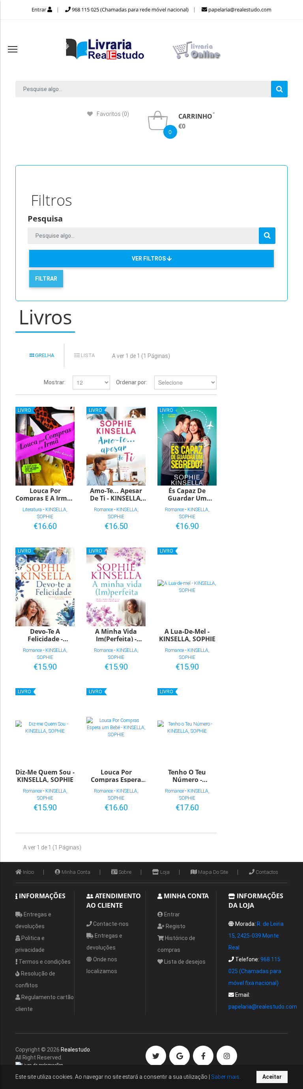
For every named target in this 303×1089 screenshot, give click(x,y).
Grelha (44, 355)
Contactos (266, 872)
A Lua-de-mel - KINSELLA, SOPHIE (187, 635)
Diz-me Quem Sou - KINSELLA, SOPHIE (45, 775)
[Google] (179, 1056)
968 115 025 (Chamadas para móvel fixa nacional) (254, 971)
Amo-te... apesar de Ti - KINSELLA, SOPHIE (116, 494)
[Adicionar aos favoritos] (43, 525)
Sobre (124, 872)
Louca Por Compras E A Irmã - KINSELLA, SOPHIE (45, 494)
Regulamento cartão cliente (44, 1003)
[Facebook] (203, 1056)
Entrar (39, 9)
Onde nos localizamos (101, 965)
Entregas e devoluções (33, 920)
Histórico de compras (176, 944)
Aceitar (272, 1077)
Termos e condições (44, 962)
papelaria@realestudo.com (239, 9)
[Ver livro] (45, 446)
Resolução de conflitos (35, 979)
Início (28, 872)
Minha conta (75, 872)
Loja (164, 872)
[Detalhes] (56, 525)
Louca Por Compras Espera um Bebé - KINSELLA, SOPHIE (116, 775)
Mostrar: (54, 382)
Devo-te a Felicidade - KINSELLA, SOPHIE (45, 635)
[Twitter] (156, 1056)
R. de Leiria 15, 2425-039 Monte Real (256, 936)
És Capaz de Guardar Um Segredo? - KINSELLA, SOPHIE (187, 494)
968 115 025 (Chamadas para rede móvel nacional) (130, 9)
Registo (175, 926)
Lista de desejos (184, 962)
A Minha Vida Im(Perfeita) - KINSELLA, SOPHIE (116, 635)
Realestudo (75, 1049)
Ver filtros (149, 258)
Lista (87, 355)
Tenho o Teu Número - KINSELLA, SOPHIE (187, 775)
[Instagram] (227, 1056)
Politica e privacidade (30, 944)
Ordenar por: (131, 382)
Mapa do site (212, 872)
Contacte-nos (110, 924)
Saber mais (224, 1077)
